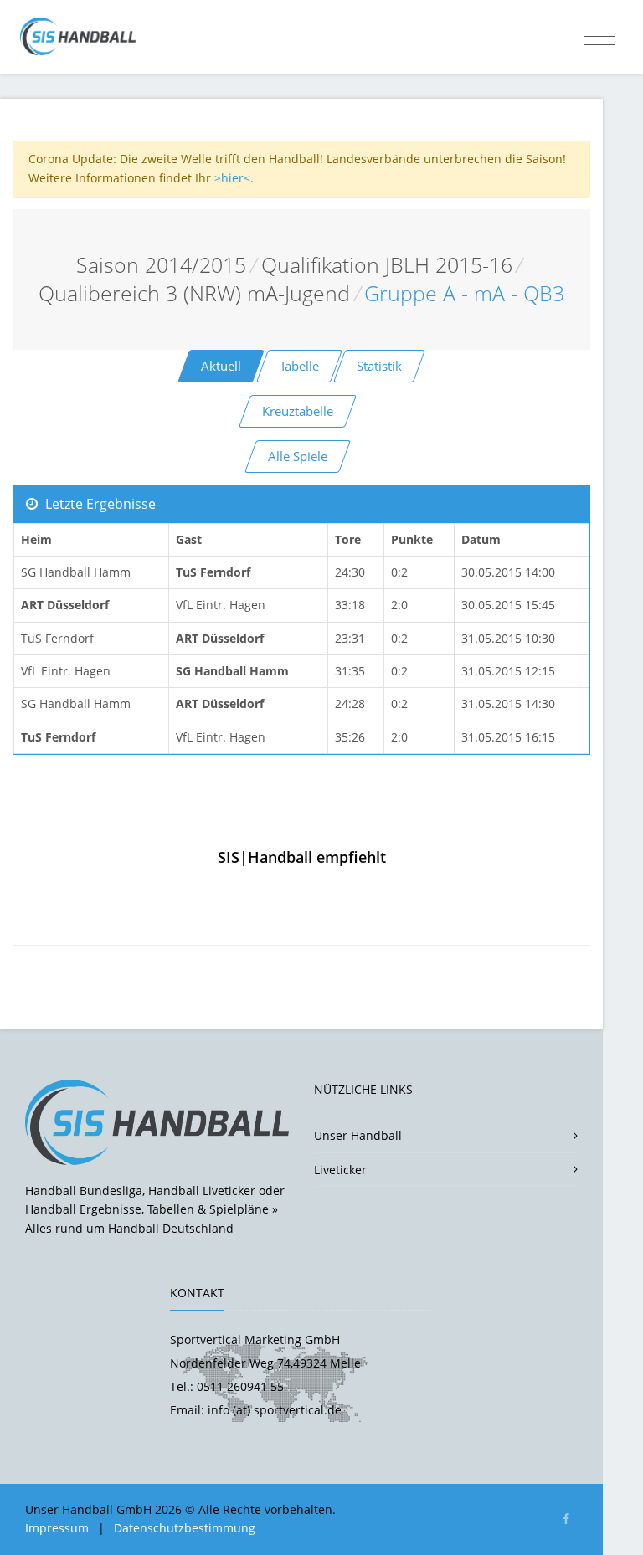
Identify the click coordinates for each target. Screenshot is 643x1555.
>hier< (232, 178)
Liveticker (340, 1170)
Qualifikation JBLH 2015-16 (386, 265)
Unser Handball (358, 1135)
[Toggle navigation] (599, 37)
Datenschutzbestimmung (184, 1528)
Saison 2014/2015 (161, 265)
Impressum (57, 1528)
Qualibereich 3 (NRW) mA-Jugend (194, 293)
